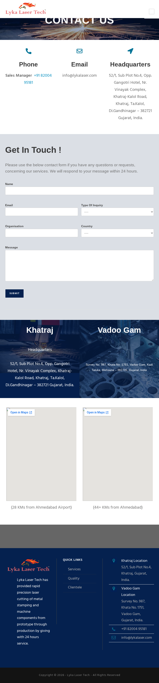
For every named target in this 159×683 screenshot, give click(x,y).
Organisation (14, 226)
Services (74, 569)
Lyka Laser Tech (78, 675)
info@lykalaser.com (136, 638)
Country (87, 226)
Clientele (75, 587)
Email (9, 205)
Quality (74, 579)
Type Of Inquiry (92, 205)
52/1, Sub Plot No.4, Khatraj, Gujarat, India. (136, 573)
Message (11, 247)
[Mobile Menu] (151, 12)
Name (9, 184)
